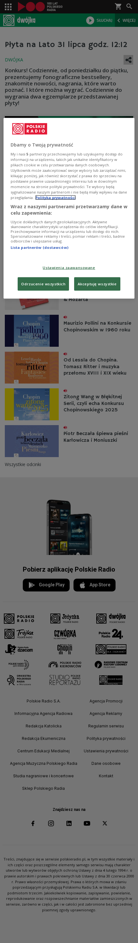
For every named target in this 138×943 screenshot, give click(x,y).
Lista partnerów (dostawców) (39, 247)
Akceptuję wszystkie (97, 283)
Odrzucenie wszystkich (43, 283)
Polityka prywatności (55, 197)
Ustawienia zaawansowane (69, 267)
